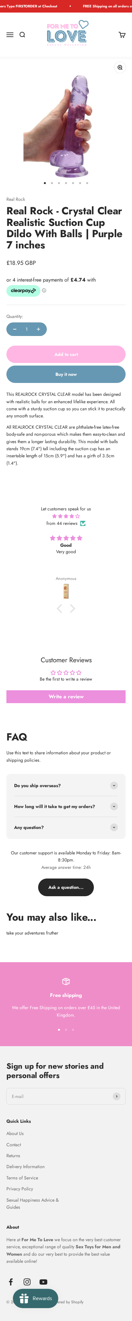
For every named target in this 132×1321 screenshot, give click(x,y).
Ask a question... (66, 887)
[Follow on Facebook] (10, 1282)
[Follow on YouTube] (43, 1282)
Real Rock (15, 199)
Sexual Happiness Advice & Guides (32, 1203)
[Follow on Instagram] (27, 1282)
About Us (15, 1133)
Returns (13, 1155)
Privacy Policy (19, 1189)
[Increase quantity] (38, 329)
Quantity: (14, 316)
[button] (61, 608)
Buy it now (66, 374)
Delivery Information (25, 1166)
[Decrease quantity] (15, 329)
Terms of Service (22, 1178)
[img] (66, 516)
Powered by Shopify (66, 1302)
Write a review (66, 696)
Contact (13, 1144)
